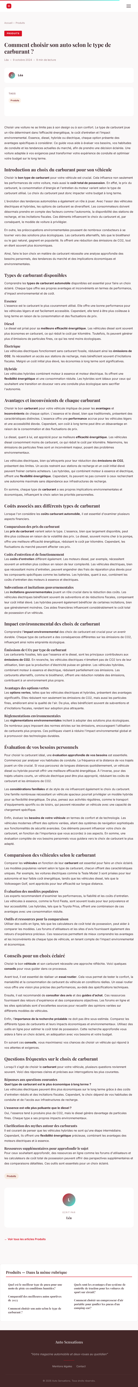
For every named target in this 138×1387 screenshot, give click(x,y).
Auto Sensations (69, 1341)
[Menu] (128, 6)
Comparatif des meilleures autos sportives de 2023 (34, 1298)
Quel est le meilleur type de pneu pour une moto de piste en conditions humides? (35, 1286)
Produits (20, 22)
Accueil (8, 22)
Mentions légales (62, 1366)
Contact (81, 1366)
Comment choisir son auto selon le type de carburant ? (34, 1310)
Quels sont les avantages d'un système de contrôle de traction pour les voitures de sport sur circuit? (100, 1288)
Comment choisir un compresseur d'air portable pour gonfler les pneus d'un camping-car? (98, 1304)
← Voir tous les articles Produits (25, 1239)
